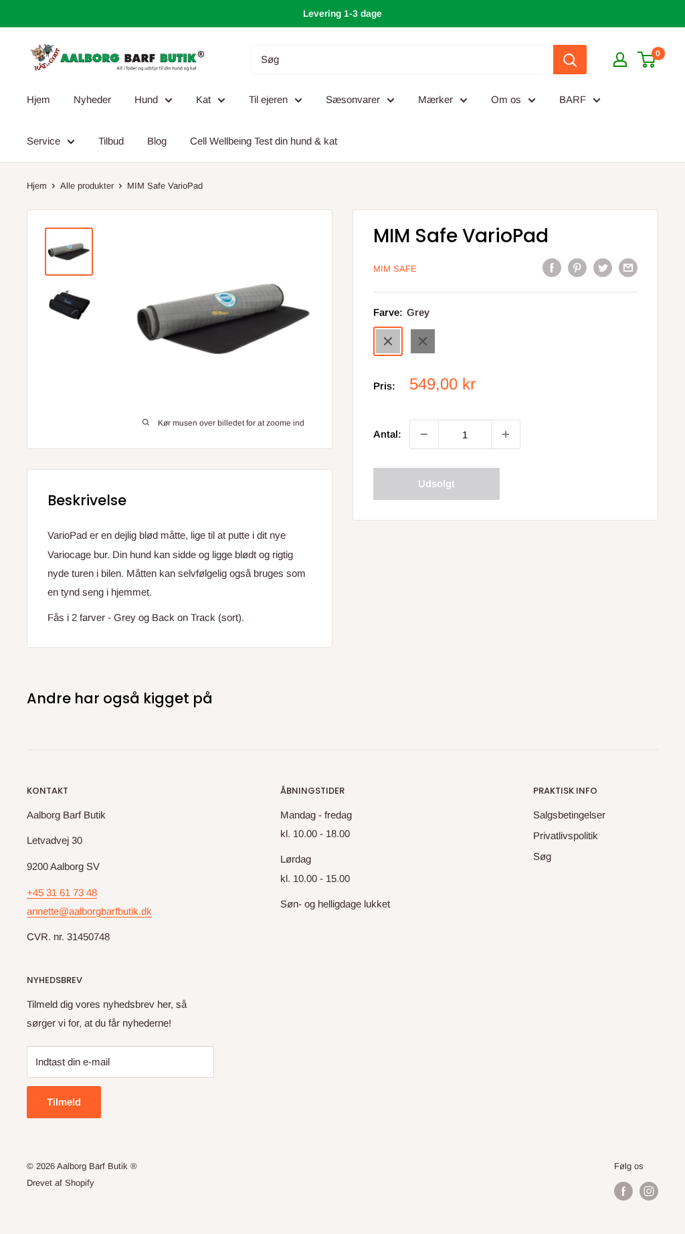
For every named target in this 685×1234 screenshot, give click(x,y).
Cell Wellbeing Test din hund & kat (263, 141)
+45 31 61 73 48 (62, 892)
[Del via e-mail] (628, 267)
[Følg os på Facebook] (623, 1191)
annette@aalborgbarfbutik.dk (89, 911)
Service (43, 141)
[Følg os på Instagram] (649, 1191)
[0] (647, 60)
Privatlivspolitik (565, 835)
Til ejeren (268, 99)
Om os (506, 99)
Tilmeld (64, 1102)
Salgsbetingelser (569, 814)
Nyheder (92, 99)
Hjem (38, 99)
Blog (157, 141)
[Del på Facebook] (552, 267)
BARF (572, 99)
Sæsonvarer (353, 99)
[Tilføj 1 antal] (506, 434)
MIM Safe (395, 269)
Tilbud (111, 141)
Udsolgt (436, 483)
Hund (146, 99)
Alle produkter (87, 186)
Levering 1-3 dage (342, 13)
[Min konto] (620, 59)
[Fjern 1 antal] (424, 434)
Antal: (387, 434)
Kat (203, 99)
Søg (542, 856)
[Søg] (570, 59)
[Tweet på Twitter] (602, 267)
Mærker (435, 99)
